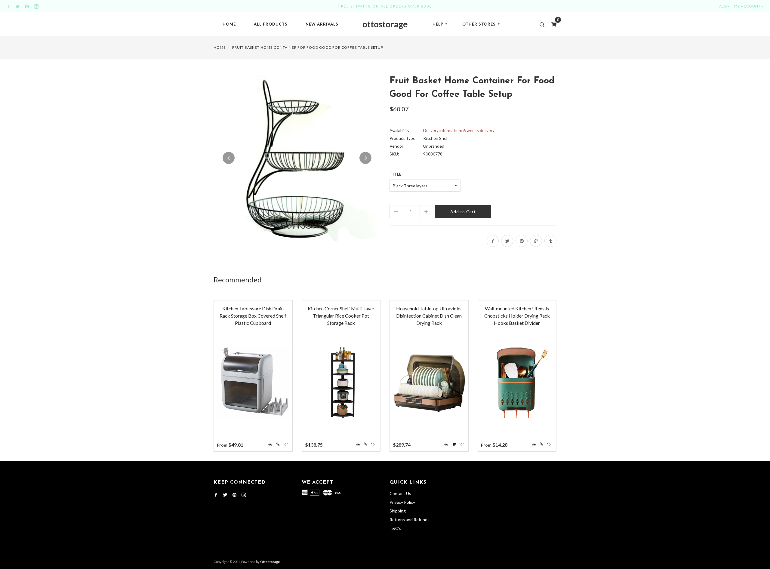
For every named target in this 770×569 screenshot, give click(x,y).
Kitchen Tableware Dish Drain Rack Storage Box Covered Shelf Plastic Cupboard (253, 316)
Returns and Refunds (410, 519)
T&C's (395, 528)
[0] (551, 24)
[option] (297, 157)
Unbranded (433, 146)
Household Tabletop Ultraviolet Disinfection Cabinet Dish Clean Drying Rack (429, 316)
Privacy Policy (402, 502)
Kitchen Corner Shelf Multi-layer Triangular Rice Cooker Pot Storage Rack (341, 316)
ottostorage (385, 24)
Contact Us (400, 493)
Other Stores (479, 24)
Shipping (398, 510)
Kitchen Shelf (436, 138)
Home (229, 24)
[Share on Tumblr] (550, 241)
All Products (271, 24)
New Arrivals (322, 24)
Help (438, 24)
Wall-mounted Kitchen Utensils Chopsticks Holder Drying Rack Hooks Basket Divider (517, 316)
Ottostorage (270, 562)
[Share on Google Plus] (536, 241)
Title (396, 174)
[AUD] (725, 6)
